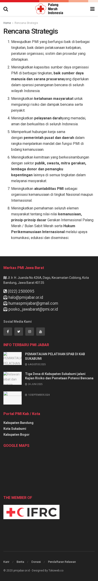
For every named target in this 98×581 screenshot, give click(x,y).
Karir (6, 561)
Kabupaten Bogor (16, 434)
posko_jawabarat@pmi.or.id (33, 309)
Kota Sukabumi (14, 428)
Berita (20, 561)
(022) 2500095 (21, 291)
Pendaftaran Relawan (62, 561)
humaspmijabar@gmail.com (33, 303)
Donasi (36, 561)
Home (7, 23)
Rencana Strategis (26, 23)
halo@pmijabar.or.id (25, 297)
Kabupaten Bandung (18, 423)
